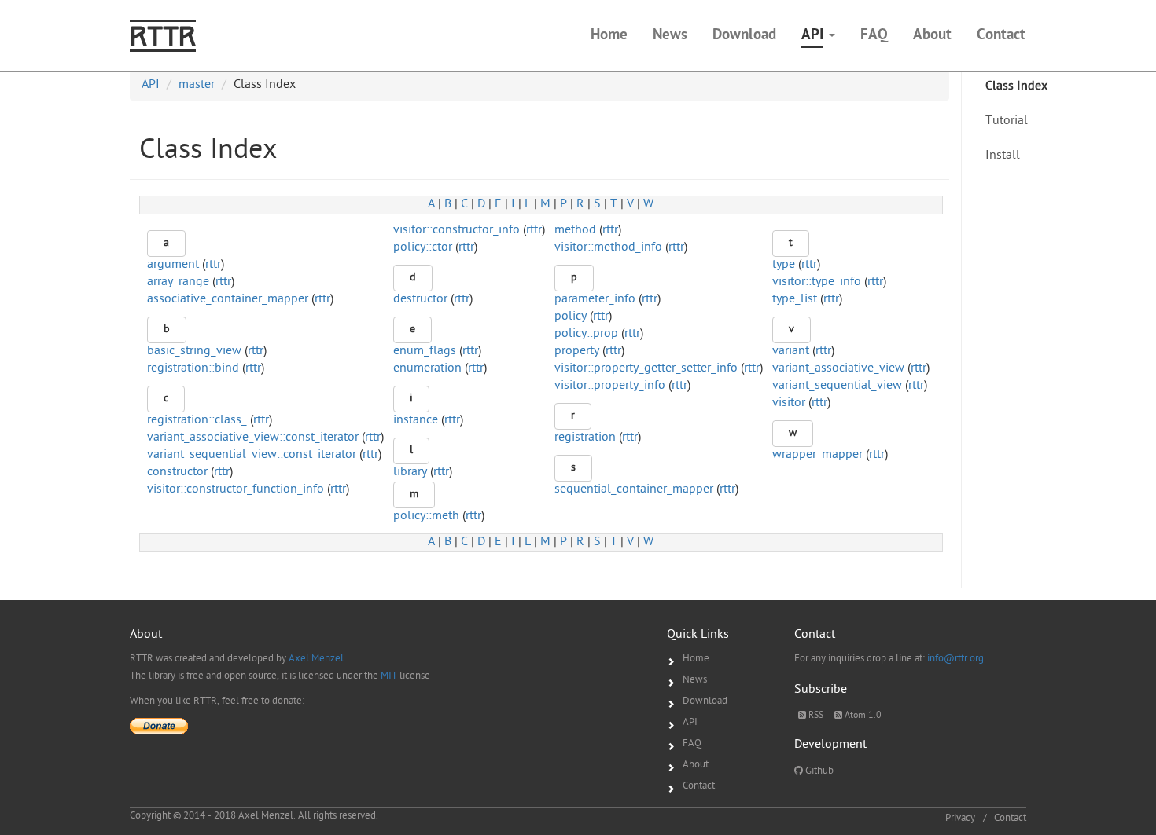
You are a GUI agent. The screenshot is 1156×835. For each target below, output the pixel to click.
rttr (534, 230)
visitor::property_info (609, 386)
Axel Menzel (316, 658)
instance (415, 420)
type (783, 265)
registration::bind (193, 369)
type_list (794, 299)
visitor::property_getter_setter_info (646, 369)
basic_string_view (194, 351)
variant (790, 351)
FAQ (692, 743)
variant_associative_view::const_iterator (253, 438)
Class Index (1016, 87)
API (690, 722)
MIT (389, 676)
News (695, 680)
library (410, 472)
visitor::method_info (608, 248)
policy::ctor (422, 248)
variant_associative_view (838, 369)
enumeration (427, 369)
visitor (788, 403)
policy (570, 317)
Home (696, 658)
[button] (818, 36)
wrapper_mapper (817, 455)
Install (1002, 156)
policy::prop (586, 334)
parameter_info (594, 299)
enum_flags (424, 351)
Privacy (960, 818)
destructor (420, 299)
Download (705, 701)
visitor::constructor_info (456, 230)
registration (585, 438)
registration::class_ (197, 420)
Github (818, 771)
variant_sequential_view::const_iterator (251, 455)
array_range (178, 282)
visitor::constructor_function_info (235, 490)
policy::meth (426, 516)
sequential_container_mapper (633, 490)
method (575, 230)
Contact (699, 786)
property (576, 351)
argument (173, 265)
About (696, 764)
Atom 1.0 (862, 715)
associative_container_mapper (227, 299)
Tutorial (1006, 121)
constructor (177, 472)
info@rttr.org (955, 658)
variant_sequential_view (837, 386)
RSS (814, 715)
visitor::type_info (816, 282)
